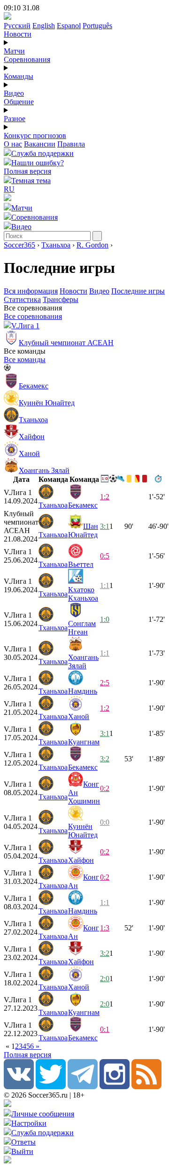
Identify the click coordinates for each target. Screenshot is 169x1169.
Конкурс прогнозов (35, 135)
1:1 (104, 585)
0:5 (104, 556)
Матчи (14, 51)
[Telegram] (83, 1087)
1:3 (104, 928)
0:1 (104, 1029)
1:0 (104, 619)
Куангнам (84, 742)
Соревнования (27, 59)
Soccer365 (19, 245)
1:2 (104, 497)
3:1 (104, 526)
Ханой (78, 716)
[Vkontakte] (19, 1087)
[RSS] (146, 1087)
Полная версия (27, 171)
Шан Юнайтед (83, 530)
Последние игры (138, 291)
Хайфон (81, 860)
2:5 (104, 683)
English (43, 26)
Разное (14, 119)
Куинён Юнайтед (83, 830)
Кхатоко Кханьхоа (83, 594)
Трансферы (60, 299)
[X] (51, 1087)
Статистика (22, 299)
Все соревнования (33, 316)
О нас (13, 144)
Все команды (25, 360)
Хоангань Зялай (83, 661)
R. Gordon (92, 245)
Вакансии (39, 144)
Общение (19, 102)
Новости (17, 34)
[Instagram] (115, 1087)
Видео (14, 93)
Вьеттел (80, 564)
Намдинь (82, 691)
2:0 (104, 979)
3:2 (104, 759)
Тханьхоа (55, 245)
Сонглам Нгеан (82, 627)
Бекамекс (83, 505)
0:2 (104, 788)
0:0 (104, 822)
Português (97, 26)
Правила (71, 144)
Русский (17, 26)
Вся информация (31, 291)
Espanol (69, 26)
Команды (18, 76)
